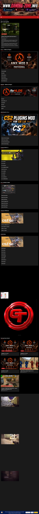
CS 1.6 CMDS (3, 171)
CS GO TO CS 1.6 (4, 169)
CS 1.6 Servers (3, 165)
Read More (2, 47)
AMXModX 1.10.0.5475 (24, 353)
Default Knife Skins (4, 195)
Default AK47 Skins (4, 205)
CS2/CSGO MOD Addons (5, 141)
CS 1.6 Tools (3, 163)
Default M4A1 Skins (4, 203)
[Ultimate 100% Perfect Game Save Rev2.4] (10, 29)
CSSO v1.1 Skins (4, 230)
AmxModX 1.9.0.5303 (4, 370)
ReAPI (2, 108)
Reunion (2, 104)
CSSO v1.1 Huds (4, 228)
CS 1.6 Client (3, 161)
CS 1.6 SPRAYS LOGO (4, 167)
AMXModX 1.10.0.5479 (4, 353)
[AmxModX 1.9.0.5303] (10, 363)
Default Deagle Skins (4, 201)
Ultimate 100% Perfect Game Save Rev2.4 (8, 36)
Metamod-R (3, 106)
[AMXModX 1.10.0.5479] (10, 346)
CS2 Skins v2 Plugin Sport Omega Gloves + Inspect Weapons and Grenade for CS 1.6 (9, 389)
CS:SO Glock (3, 252)
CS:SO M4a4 (3, 261)
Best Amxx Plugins (23, 368)
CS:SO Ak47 (3, 263)
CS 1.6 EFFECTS (3, 176)
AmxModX (3, 102)
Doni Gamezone (4, 37)
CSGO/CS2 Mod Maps (5, 143)
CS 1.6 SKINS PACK (4, 178)
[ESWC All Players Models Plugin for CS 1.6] (29, 363)
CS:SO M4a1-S (3, 259)
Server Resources (4, 80)
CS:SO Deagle (3, 255)
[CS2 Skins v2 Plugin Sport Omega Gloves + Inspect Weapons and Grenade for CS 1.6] (10, 381)
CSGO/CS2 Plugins (4, 78)
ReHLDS (2, 98)
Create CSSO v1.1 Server (5, 226)
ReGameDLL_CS (4, 100)
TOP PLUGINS (3, 71)
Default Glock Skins (4, 197)
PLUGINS (2, 73)
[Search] (37, 17)
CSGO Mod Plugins (9, 385)
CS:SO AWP (3, 257)
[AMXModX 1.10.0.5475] (29, 346)
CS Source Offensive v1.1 (5, 224)
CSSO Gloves (3, 248)
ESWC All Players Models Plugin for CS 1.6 (27, 370)
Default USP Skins (4, 199)
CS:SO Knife (3, 250)
